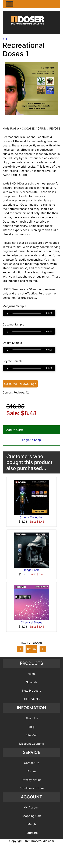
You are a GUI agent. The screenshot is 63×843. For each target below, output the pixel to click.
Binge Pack (31, 570)
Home (32, 673)
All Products (31, 699)
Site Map (31, 735)
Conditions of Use (32, 788)
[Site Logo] (31, 23)
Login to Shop (31, 440)
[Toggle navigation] (9, 4)
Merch (31, 824)
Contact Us (31, 763)
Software (32, 833)
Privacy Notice (31, 780)
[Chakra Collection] (31, 497)
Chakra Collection (31, 517)
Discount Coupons (31, 743)
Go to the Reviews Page (20, 384)
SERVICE (31, 752)
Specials (31, 682)
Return (31, 649)
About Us (31, 718)
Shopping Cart (31, 816)
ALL (5, 39)
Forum (31, 771)
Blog (31, 726)
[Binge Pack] (31, 550)
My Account (32, 807)
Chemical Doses (31, 622)
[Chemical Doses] (31, 602)
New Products (31, 690)
